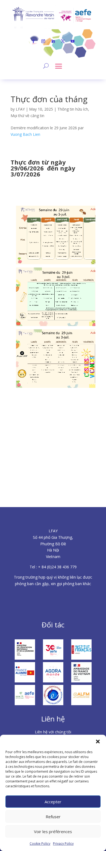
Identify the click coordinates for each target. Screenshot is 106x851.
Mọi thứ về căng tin (27, 115)
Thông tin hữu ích (72, 109)
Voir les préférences (53, 831)
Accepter (53, 801)
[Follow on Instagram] (43, 41)
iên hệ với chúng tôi (54, 731)
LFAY (20, 109)
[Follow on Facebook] (33, 41)
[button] (98, 741)
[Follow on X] (63, 41)
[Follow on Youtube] (72, 41)
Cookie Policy (40, 843)
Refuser (53, 816)
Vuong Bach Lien (25, 134)
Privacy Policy (63, 843)
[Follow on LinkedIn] (53, 41)
